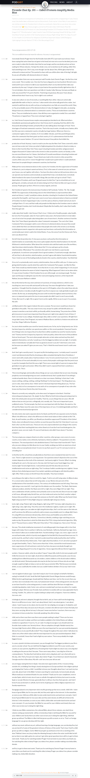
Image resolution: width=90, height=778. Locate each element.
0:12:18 (4, 352)
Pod (17, 2)
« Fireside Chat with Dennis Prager (24, 7)
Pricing (27, 772)
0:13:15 (4, 373)
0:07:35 (4, 239)
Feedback (32, 772)
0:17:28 (4, 478)
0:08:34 (4, 262)
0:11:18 (4, 326)
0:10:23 (4, 306)
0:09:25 (4, 283)
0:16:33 (4, 455)
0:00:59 (4, 79)
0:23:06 (4, 617)
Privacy (38, 772)
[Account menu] (76, 2)
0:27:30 (4, 725)
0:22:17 (4, 599)
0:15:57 (4, 437)
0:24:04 (4, 643)
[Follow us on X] (59, 772)
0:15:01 (4, 414)
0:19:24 (4, 527)
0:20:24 (4, 553)
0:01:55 (4, 100)
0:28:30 (4, 748)
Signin (22, 772)
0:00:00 (4, 59)
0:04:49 (4, 166)
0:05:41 (4, 190)
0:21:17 (4, 573)
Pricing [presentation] (53, 2)
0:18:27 (4, 504)
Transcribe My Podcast (51, 772)
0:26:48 (4, 710)
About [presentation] (70, 2)
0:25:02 (4, 664)
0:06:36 (4, 213)
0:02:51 (4, 120)
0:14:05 (4, 393)
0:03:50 (4, 143)
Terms (42, 772)
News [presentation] (62, 2)
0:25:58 (4, 689)
